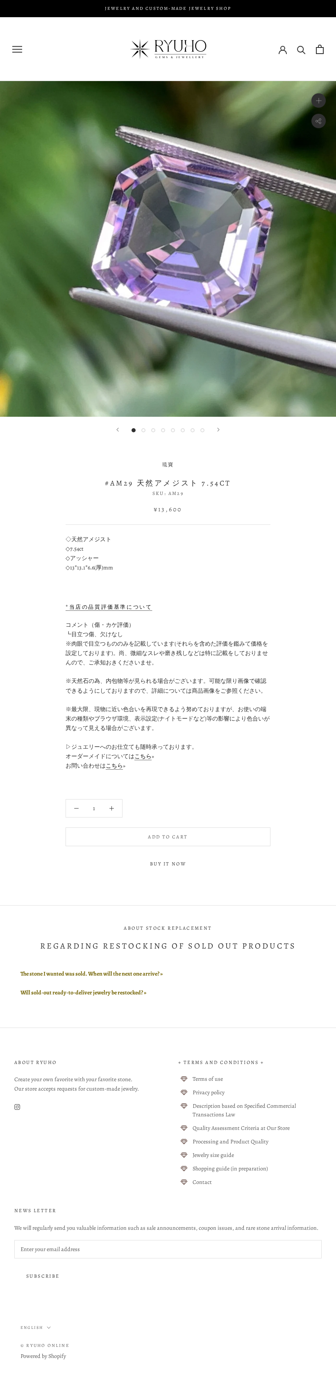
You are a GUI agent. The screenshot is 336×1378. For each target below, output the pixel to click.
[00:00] (168, 249)
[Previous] (117, 429)
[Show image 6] (183, 430)
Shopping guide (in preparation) (230, 1168)
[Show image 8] (202, 430)
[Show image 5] (173, 430)
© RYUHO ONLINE (45, 1345)
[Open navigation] (17, 49)
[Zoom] (318, 100)
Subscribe (43, 1276)
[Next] (218, 429)
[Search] (301, 49)
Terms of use (208, 1079)
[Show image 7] (193, 430)
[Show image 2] (143, 430)
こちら (143, 756)
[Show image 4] (163, 430)
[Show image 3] (153, 430)
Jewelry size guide (213, 1155)
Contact (202, 1182)
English (31, 1327)
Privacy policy (209, 1092)
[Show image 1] (134, 430)
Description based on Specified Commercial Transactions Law (244, 1110)
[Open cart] (320, 49)
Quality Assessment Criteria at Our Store (241, 1128)
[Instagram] (17, 1106)
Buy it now (168, 864)
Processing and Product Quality (230, 1141)
